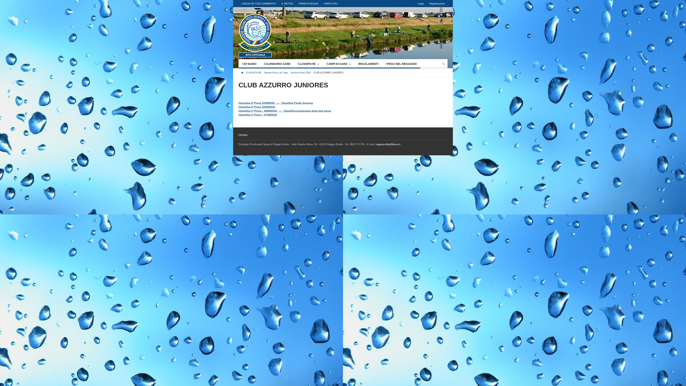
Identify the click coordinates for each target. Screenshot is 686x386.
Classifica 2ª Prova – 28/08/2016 (257, 110)
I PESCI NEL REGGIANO (401, 63)
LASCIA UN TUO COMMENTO (258, 3)
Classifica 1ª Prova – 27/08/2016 (257, 114)
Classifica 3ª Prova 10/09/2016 (256, 106)
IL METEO (287, 3)
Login (421, 3)
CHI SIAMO (249, 63)
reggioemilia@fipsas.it (388, 144)
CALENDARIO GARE (277, 63)
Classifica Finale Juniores (297, 103)
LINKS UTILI (331, 3)
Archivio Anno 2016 (301, 72)
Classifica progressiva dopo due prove (307, 110)
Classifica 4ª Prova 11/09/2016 (256, 103)
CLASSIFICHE (307, 63)
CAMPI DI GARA (337, 63)
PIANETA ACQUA (308, 3)
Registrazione (437, 3)
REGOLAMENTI (368, 63)
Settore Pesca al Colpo (276, 72)
